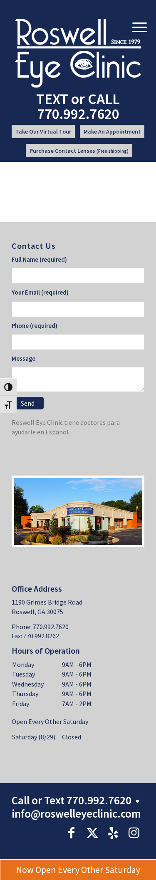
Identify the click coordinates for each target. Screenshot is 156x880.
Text (54, 800)
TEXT (52, 98)
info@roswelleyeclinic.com (76, 813)
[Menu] (139, 26)
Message (23, 358)
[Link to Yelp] (113, 832)
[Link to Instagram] (134, 832)
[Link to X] (92, 832)
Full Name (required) (39, 259)
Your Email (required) (40, 292)
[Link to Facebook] (71, 832)
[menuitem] (43, 134)
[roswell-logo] (78, 53)
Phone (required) (34, 326)
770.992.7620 (99, 800)
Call (21, 800)
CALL (78, 106)
